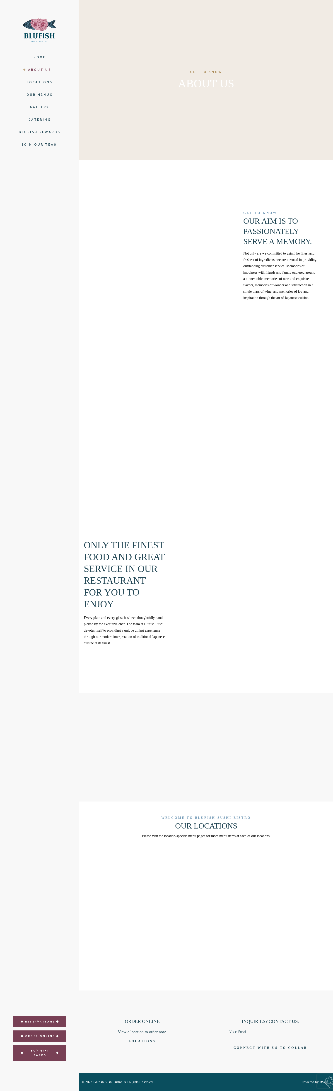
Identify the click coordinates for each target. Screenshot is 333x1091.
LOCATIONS (142, 1041)
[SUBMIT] (307, 1033)
